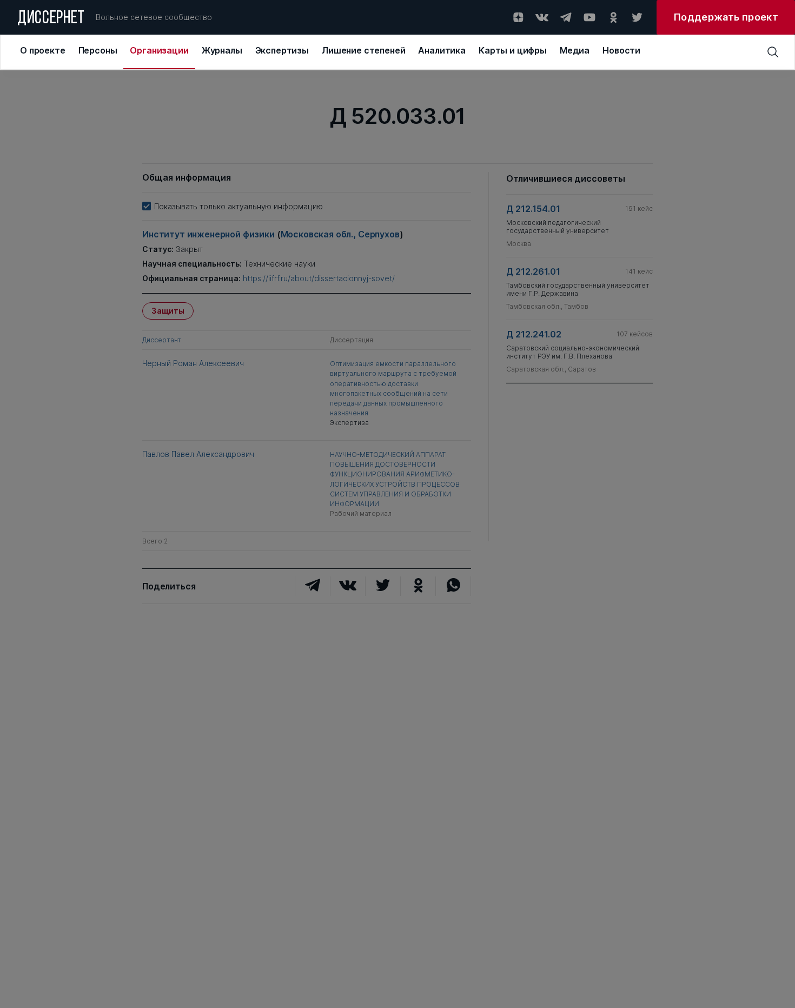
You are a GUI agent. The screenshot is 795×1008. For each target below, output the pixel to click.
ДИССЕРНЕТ (51, 19)
